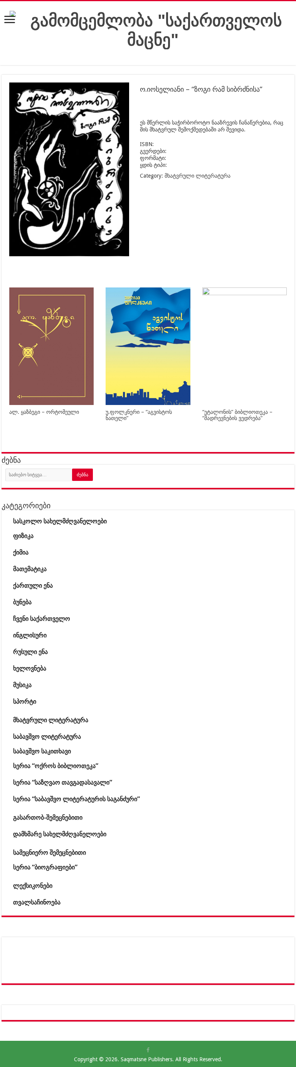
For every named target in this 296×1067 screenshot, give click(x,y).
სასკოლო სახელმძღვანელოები (60, 521)
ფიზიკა (23, 535)
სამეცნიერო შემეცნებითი (49, 852)
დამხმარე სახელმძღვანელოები (59, 834)
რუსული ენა (30, 651)
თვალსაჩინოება (37, 902)
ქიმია (21, 552)
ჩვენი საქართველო (41, 618)
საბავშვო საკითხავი (42, 751)
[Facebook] (148, 1050)
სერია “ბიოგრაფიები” (45, 867)
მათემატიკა (30, 569)
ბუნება (22, 602)
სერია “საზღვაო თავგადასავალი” (62, 782)
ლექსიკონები (32, 885)
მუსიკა (22, 685)
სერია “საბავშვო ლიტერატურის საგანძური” (76, 799)
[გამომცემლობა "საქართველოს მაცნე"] (153, 28)
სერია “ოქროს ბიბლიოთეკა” (55, 766)
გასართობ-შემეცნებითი (47, 817)
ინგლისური (30, 635)
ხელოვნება (29, 668)
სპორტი (24, 701)
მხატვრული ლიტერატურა (197, 176)
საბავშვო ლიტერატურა (47, 736)
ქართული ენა (33, 585)
